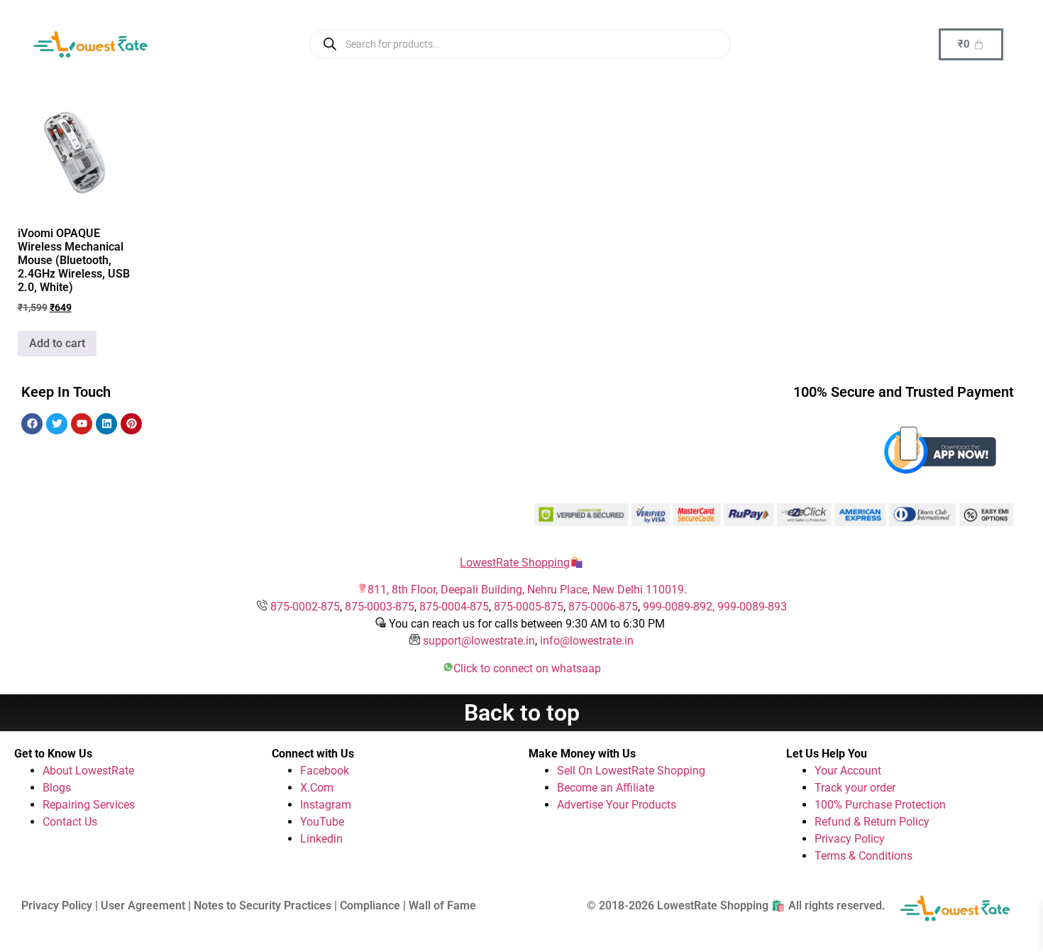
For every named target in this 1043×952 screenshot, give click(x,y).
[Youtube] (81, 423)
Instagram (325, 804)
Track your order (855, 787)
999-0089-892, (680, 606)
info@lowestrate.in (587, 640)
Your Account (848, 770)
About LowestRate (88, 770)
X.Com (316, 787)
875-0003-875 (379, 606)
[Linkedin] (106, 423)
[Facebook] (32, 423)
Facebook (324, 770)
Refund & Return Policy (872, 821)
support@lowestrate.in (479, 640)
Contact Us (70, 821)
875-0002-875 (305, 606)
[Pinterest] (131, 423)
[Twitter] (56, 423)
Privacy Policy (850, 839)
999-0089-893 (752, 606)
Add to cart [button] (57, 343)
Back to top (522, 712)
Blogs (57, 787)
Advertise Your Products (616, 804)
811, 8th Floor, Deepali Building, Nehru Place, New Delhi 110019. (527, 589)
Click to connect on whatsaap (527, 668)
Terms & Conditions (863, 856)
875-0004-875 (454, 606)
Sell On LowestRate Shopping (631, 770)
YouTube (322, 821)
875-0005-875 (528, 606)
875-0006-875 (603, 606)
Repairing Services (89, 804)
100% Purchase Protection (880, 804)
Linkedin (321, 839)
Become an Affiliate (605, 787)
